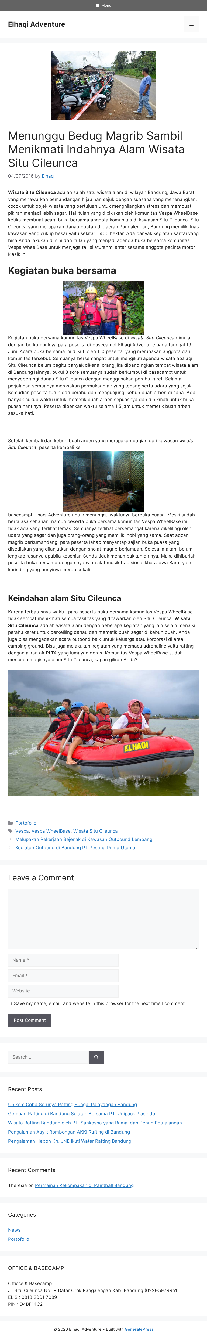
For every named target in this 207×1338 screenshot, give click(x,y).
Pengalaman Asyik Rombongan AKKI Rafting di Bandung (69, 1132)
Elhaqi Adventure (36, 24)
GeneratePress (139, 1329)
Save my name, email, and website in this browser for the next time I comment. (100, 1003)
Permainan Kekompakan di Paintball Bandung (84, 1185)
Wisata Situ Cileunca (95, 831)
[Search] (96, 1057)
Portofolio (25, 823)
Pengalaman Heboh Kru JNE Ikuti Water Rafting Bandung (69, 1141)
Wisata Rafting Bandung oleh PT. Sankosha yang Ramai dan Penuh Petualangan (95, 1122)
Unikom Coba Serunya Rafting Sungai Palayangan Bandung (72, 1104)
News (14, 1230)
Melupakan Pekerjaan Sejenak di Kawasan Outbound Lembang (83, 839)
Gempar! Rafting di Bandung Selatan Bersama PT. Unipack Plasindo (81, 1113)
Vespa (22, 831)
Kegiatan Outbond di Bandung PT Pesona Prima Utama (75, 847)
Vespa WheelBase (51, 831)
